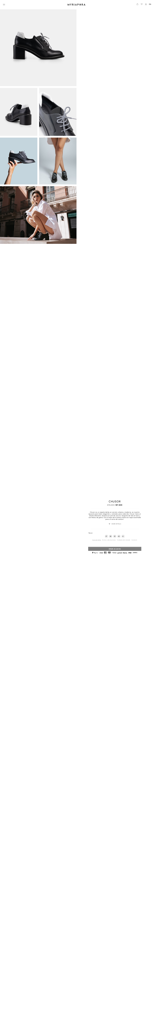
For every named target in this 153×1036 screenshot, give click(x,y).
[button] (114, 523)
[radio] (106, 536)
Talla (90, 533)
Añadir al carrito (115, 549)
